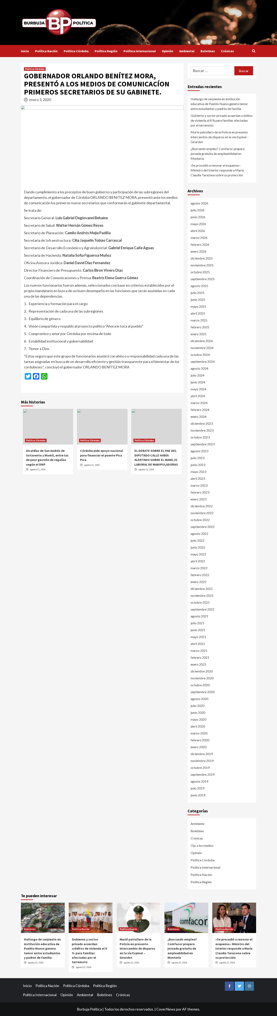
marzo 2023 (199, 485)
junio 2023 (198, 465)
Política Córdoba (76, 51)
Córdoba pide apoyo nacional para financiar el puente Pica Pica (101, 455)
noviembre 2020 (202, 678)
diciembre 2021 (202, 588)
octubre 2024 (200, 354)
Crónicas (227, 51)
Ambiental (186, 51)
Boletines (208, 51)
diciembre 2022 (202, 506)
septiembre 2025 (203, 279)
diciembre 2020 (202, 671)
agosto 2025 (199, 286)
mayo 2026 (198, 224)
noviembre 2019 (202, 761)
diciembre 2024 (202, 341)
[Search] (253, 51)
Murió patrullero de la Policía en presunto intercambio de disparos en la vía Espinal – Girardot (220, 137)
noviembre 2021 (202, 595)
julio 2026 (197, 210)
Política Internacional (139, 51)
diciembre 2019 (202, 754)
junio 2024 (198, 382)
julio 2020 (197, 705)
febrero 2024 (200, 410)
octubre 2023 (200, 437)
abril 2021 (198, 644)
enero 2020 (198, 747)
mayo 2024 (198, 389)
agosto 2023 (199, 451)
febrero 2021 (200, 657)
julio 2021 (197, 623)
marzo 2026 (199, 237)
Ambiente (197, 824)
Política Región (106, 51)
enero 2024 (198, 416)
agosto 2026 (199, 203)
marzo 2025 (199, 320)
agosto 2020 (199, 699)
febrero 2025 (200, 327)
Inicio (25, 51)
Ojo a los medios (202, 845)
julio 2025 (197, 293)
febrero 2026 (200, 244)
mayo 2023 (198, 471)
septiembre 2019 (203, 774)
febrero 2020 (200, 740)
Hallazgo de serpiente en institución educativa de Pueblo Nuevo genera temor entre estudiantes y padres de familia (219, 104)
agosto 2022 (199, 533)
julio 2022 (197, 540)
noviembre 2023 (202, 430)
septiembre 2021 (203, 609)
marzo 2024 (199, 403)
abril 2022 (198, 561)
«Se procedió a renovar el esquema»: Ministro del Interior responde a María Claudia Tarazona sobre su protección (217, 170)
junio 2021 (198, 630)
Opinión (167, 51)
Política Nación (46, 51)
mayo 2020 (198, 719)
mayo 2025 (198, 306)
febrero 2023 (200, 492)
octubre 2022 (200, 520)
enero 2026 (198, 251)
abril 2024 (198, 396)
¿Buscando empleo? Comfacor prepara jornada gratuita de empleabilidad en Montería (218, 153)
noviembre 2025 (202, 265)
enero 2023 (198, 499)
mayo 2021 (198, 637)
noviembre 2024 (202, 348)
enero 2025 (198, 334)
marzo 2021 (199, 650)
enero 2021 (198, 664)
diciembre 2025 (202, 258)
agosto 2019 (199, 781)
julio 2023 (197, 458)
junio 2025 (198, 299)
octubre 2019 (200, 767)
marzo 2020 (199, 733)
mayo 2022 (198, 554)
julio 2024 (197, 375)
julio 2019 (197, 788)
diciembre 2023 (202, 423)
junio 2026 (198, 217)
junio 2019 (198, 795)
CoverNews (165, 1009)
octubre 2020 (200, 685)
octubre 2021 (200, 602)
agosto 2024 (199, 368)
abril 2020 (198, 726)
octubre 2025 (200, 272)
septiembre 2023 (203, 444)
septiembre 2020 (203, 692)
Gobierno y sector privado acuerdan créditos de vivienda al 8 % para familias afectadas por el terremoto (222, 120)
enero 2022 (198, 582)
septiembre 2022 (203, 527)
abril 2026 (198, 231)
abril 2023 (198, 478)
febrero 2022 (200, 575)
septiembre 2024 (203, 361)
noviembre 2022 (202, 513)
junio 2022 (198, 547)
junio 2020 (198, 712)
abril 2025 (198, 313)
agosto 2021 (199, 616)
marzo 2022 (199, 568)
